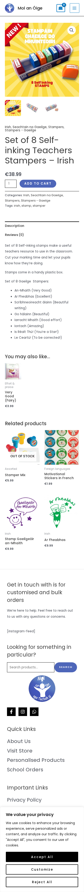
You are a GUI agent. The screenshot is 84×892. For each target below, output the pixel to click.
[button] (71, 30)
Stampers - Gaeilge (20, 130)
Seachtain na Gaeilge (30, 127)
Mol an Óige (30, 8)
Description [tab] (14, 226)
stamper (39, 206)
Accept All (42, 857)
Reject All (42, 882)
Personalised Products (36, 760)
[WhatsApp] (34, 711)
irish (17, 206)
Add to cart (38, 183)
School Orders (25, 769)
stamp (26, 206)
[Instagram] (22, 711)
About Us (19, 741)
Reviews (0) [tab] (14, 235)
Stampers (56, 127)
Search (65, 667)
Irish (8, 127)
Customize (42, 869)
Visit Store (19, 750)
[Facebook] (11, 711)
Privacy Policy (24, 799)
